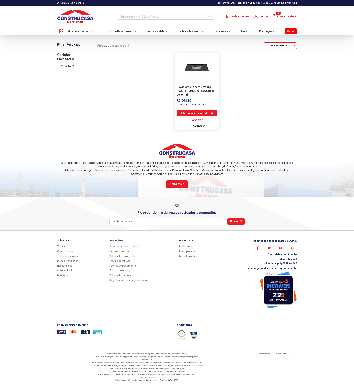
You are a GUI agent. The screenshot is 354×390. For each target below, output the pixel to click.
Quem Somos (65, 251)
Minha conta (186, 246)
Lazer (244, 31)
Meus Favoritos (188, 256)
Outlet (291, 31)
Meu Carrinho (287, 16)
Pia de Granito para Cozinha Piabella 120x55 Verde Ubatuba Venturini (195, 91)
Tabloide (62, 246)
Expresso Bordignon (121, 251)
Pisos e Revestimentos (121, 31)
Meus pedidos (187, 251)
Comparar (199, 125)
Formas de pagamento (122, 265)
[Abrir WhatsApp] (344, 380)
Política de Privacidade (122, 256)
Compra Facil (64, 270)
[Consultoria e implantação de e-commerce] (284, 358)
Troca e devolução (120, 260)
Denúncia (62, 275)
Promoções (266, 31)
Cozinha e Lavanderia (65, 57)
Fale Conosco (240, 16)
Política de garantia (120, 275)
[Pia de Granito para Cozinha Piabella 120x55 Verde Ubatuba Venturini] (197, 67)
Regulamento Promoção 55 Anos (128, 280)
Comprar (197, 113)
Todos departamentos (79, 31)
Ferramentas (222, 31)
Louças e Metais (157, 31)
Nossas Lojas (64, 265)
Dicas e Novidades (67, 260)
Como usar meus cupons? (124, 246)
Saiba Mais (197, 120)
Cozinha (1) (68, 66)
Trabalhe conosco (67, 256)
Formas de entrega (120, 270)
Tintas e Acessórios (190, 31)
